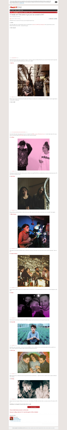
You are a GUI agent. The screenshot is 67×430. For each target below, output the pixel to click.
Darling (12, 378)
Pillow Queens (13, 214)
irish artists (21, 12)
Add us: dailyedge (33, 407)
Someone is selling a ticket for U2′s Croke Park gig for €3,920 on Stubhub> (24, 412)
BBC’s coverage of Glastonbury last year (38, 133)
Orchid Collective (14, 253)
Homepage (10, 10)
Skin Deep (19, 10)
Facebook (13, 210)
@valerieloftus (17, 418)
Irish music (26, 12)
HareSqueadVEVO (14, 57)
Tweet (56, 18)
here (10, 251)
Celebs (13, 10)
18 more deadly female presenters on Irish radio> (19, 410)
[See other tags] (56, 12)
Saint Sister (13, 176)
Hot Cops (13, 350)
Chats (22, 10)
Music (32, 12)
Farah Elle (13, 322)
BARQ (12, 292)
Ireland (16, 10)
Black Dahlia (21, 135)
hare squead (15, 12)
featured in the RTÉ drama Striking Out (39, 24)
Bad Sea (12, 63)
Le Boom (12, 137)
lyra (29, 12)
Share (51, 18)
